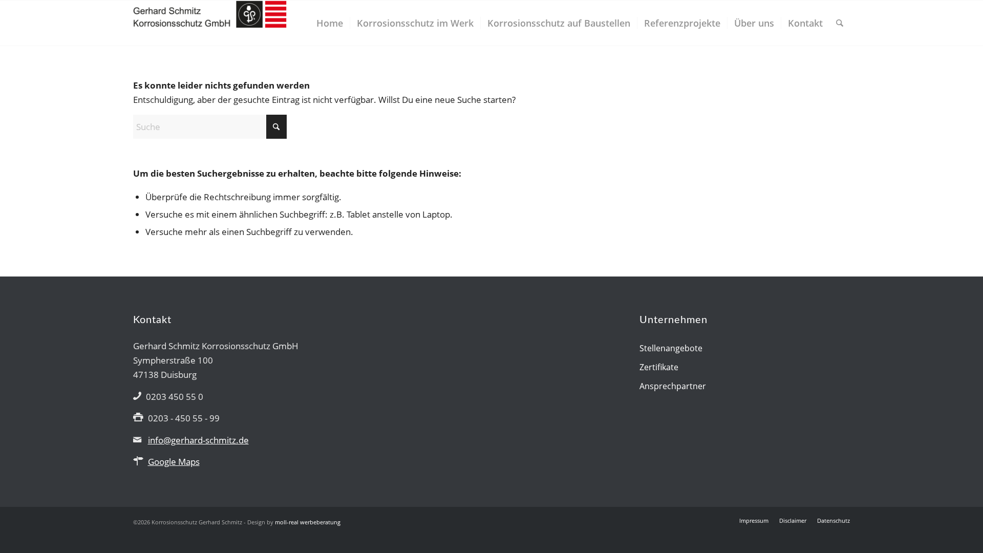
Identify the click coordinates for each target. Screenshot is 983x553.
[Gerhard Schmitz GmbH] (210, 23)
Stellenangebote (670, 348)
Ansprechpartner (672, 386)
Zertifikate (658, 367)
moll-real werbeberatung (307, 522)
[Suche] (839, 23)
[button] (22, 530)
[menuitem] (330, 23)
